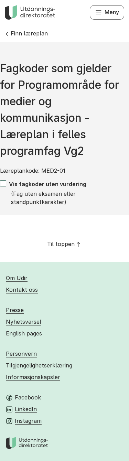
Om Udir (17, 278)
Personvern (21, 353)
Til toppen (61, 243)
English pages (24, 333)
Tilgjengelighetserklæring (39, 365)
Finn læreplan (29, 33)
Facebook (28, 397)
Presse (15, 310)
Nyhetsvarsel (23, 321)
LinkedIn (26, 409)
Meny (112, 12)
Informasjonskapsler (33, 377)
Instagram (28, 420)
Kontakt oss (22, 289)
